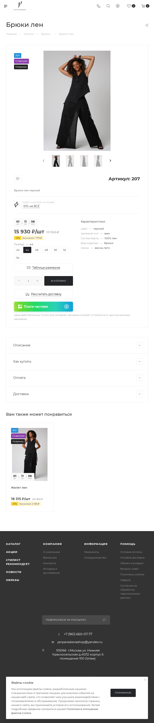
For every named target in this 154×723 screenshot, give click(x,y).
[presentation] (43, 161)
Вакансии (50, 557)
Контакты (49, 563)
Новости (13, 572)
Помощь (127, 544)
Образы (12, 580)
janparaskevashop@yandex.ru (80, 642)
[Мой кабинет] (118, 6)
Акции (11, 552)
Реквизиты (91, 552)
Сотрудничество (95, 557)
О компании (51, 552)
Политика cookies (132, 574)
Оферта (125, 580)
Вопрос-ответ (129, 568)
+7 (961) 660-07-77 (78, 634)
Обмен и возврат (132, 563)
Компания (52, 544)
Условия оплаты (131, 552)
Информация (96, 544)
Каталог (13, 544)
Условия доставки (132, 557)
